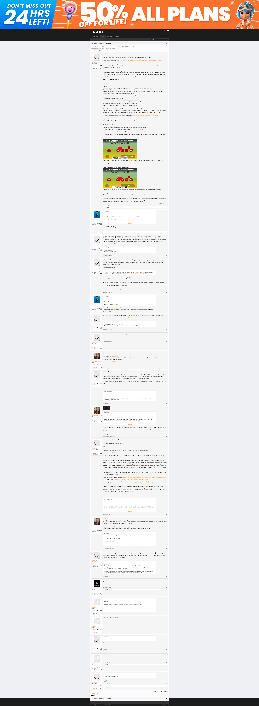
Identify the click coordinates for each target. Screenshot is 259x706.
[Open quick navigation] (166, 43)
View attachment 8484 (108, 502)
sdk (102, 50)
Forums (102, 36)
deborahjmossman (97, 361)
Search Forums (94, 39)
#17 (166, 649)
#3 (166, 255)
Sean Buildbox (106, 685)
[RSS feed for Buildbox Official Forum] (168, 702)
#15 (166, 614)
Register (117, 36)
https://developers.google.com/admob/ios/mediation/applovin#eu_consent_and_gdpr (133, 479)
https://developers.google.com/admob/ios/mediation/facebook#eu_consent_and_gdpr (133, 482)
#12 (166, 548)
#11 (166, 514)
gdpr (99, 50)
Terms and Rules (166, 704)
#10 (166, 436)
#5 (166, 311)
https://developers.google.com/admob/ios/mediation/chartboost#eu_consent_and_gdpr (144, 477)
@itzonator (115, 356)
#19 (166, 683)
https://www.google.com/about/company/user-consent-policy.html (136, 64)
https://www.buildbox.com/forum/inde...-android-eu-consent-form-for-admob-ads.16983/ (141, 60)
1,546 (101, 224)
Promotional (98, 48)
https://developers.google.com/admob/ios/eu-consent (145, 115)
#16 (166, 624)
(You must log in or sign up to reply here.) (160, 691)
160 (101, 593)
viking (93, 588)
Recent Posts (100, 39)
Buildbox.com (95, 36)
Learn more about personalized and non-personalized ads (136, 273)
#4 (166, 292)
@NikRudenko (135, 236)
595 (101, 67)
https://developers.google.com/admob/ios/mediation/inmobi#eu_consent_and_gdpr (131, 481)
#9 (166, 403)
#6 (166, 329)
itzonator (107, 48)
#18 (166, 662)
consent (95, 50)
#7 (166, 341)
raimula (94, 607)
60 (101, 366)
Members (109, 36)
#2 (166, 230)
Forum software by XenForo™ (100, 704)
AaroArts (105, 207)
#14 (166, 587)
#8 (166, 361)
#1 (166, 205)
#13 (166, 576)
